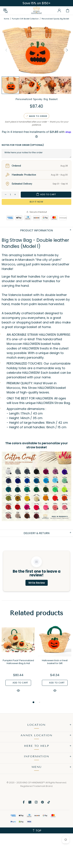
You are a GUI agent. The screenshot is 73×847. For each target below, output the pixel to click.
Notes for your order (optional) (23, 145)
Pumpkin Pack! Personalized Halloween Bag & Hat (18, 662)
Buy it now (36, 201)
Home (6, 18)
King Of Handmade (36, 10)
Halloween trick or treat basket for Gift (55, 662)
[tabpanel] (18, 661)
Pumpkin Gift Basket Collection (25, 18)
